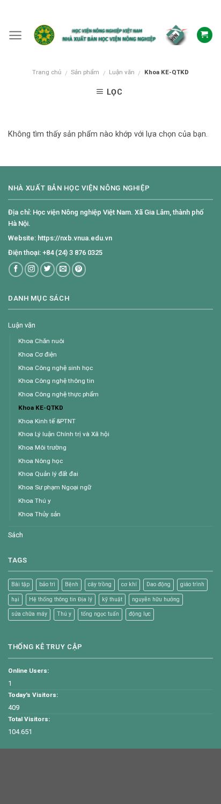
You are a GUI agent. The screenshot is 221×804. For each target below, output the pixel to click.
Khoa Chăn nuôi (41, 341)
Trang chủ (46, 72)
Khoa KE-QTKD (40, 407)
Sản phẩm (85, 72)
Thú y (64, 613)
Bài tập (20, 584)
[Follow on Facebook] (16, 269)
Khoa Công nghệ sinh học (55, 368)
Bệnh (71, 584)
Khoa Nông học (40, 461)
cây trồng (100, 584)
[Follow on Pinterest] (79, 269)
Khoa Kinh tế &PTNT (47, 421)
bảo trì (47, 584)
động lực (140, 613)
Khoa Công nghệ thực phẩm (58, 394)
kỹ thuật (112, 599)
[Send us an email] (63, 269)
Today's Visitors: (33, 695)
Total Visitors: (29, 719)
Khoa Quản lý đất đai (48, 474)
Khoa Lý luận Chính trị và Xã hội (63, 434)
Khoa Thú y (34, 500)
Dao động (158, 584)
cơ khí (129, 584)
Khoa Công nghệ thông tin (56, 381)
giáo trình (192, 584)
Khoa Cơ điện (37, 354)
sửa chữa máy (29, 613)
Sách (15, 535)
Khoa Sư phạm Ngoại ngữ (54, 487)
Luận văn (122, 72)
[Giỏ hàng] (204, 35)
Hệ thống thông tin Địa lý (60, 599)
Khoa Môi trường (42, 447)
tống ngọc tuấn (100, 613)
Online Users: (28, 670)
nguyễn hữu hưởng (156, 599)
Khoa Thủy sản (39, 514)
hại (15, 599)
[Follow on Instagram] (32, 269)
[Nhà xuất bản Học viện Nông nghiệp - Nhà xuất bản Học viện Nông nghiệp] (109, 35)
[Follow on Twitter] (47, 269)
